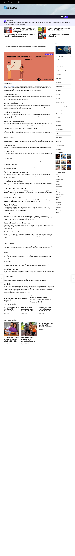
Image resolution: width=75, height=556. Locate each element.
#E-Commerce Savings (9, 24)
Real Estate (58, 125)
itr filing (28, 292)
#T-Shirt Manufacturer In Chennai (56, 22)
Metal (57, 117)
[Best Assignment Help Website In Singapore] (2, 278)
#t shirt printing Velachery (42, 22)
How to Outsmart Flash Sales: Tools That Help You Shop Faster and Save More (28, 309)
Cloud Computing (59, 70)
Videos (57, 149)
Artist (57, 59)
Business (58, 66)
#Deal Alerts (67, 22)
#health (6, 22)
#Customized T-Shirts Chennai (29, 22)
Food (57, 94)
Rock (57, 133)
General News (59, 102)
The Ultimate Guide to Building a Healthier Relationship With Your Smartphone (24, 30)
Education (58, 82)
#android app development (14, 22)
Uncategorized (59, 145)
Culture (57, 74)
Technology (58, 137)
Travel (57, 141)
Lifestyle (57, 113)
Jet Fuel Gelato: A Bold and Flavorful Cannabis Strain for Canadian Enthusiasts (19, 35)
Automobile (58, 63)
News (57, 121)
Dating (57, 78)
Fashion (57, 90)
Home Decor (58, 110)
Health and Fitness (60, 106)
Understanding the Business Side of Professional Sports (58, 29)
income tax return (11, 292)
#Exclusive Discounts (20, 24)
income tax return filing (21, 292)
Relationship (58, 129)
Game (57, 98)
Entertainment (59, 86)
